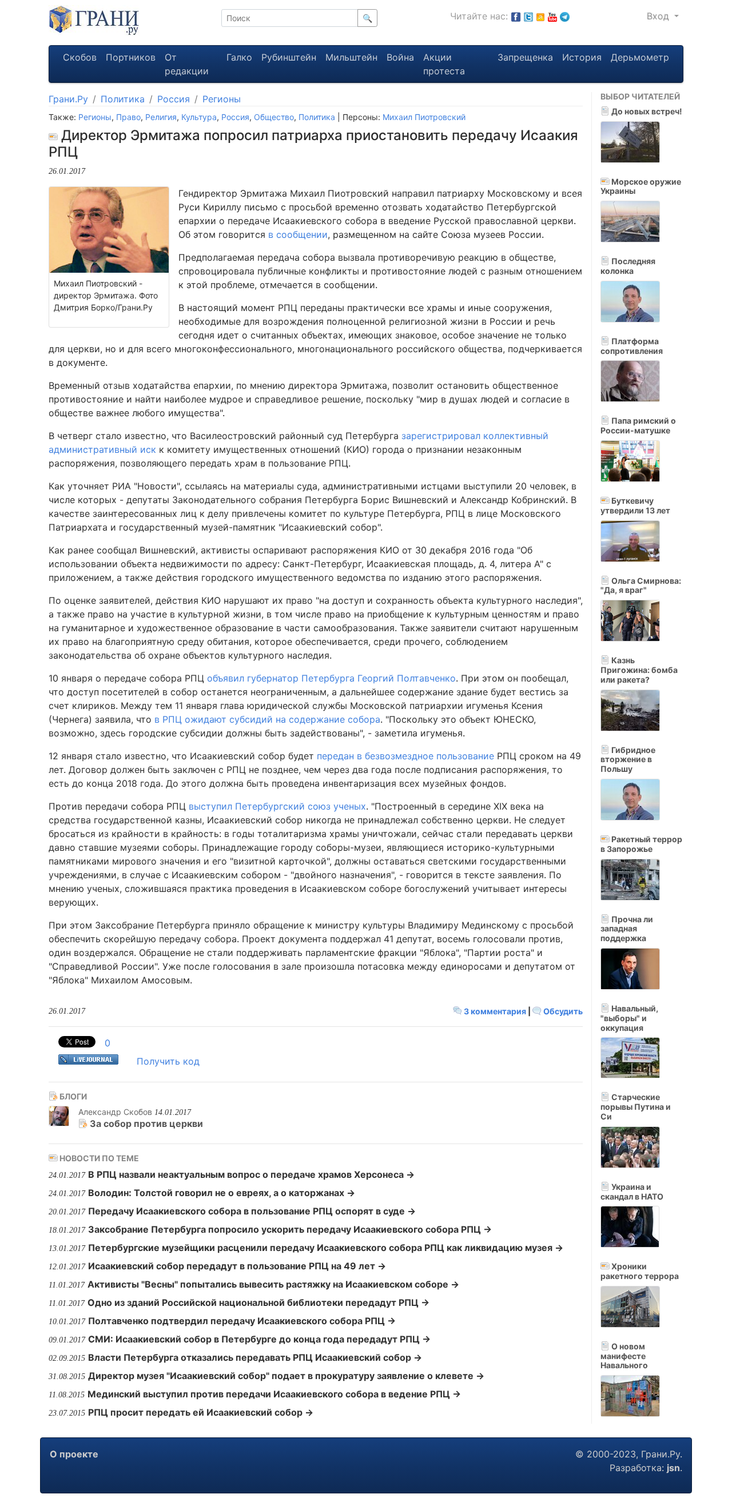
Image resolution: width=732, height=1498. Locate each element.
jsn (673, 1467)
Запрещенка (525, 57)
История (582, 57)
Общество (274, 117)
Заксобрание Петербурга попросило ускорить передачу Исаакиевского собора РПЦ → (290, 1229)
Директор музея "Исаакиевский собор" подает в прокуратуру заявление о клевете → (286, 1375)
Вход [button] (659, 16)
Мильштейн (351, 57)
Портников (131, 57)
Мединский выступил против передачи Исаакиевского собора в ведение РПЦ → (274, 1394)
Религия (161, 117)
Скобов (80, 57)
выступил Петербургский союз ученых (277, 806)
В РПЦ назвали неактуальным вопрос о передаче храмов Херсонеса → (251, 1174)
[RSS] (540, 16)
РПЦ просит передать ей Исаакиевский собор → (200, 1412)
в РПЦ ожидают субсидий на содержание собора (267, 719)
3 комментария (495, 1011)
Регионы (221, 99)
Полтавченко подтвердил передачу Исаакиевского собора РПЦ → (242, 1320)
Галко (239, 57)
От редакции (187, 64)
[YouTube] (552, 16)
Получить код (168, 1061)
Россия (173, 99)
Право (128, 117)
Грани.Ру (68, 99)
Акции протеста (444, 64)
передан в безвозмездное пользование (405, 756)
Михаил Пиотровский (424, 117)
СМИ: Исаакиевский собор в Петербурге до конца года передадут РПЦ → (259, 1339)
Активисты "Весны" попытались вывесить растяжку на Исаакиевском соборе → (273, 1284)
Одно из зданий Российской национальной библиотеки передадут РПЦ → (258, 1302)
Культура (199, 117)
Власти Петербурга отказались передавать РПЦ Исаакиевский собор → (255, 1357)
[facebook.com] (516, 16)
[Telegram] (565, 16)
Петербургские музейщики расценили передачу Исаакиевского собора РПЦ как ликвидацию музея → (325, 1247)
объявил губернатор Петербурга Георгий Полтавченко (331, 678)
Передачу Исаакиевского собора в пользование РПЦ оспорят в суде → (252, 1211)
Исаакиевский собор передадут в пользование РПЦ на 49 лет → (237, 1266)
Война (400, 57)
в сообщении (298, 234)
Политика (123, 99)
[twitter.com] (528, 16)
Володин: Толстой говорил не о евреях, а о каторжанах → (221, 1192)
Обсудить (562, 1011)
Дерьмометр (640, 57)
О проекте (74, 1454)
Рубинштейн (288, 57)
